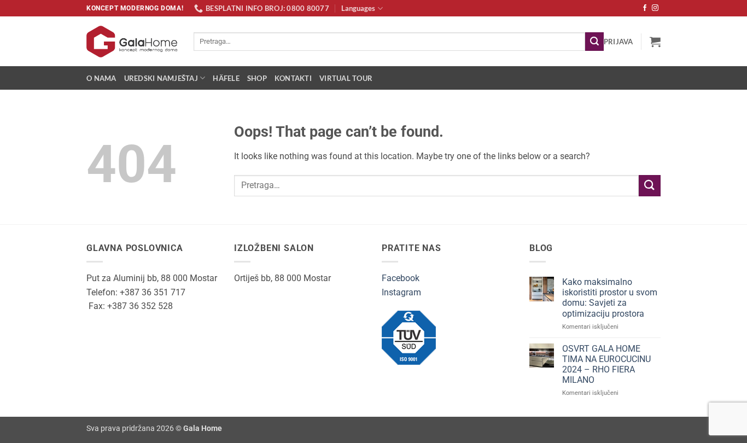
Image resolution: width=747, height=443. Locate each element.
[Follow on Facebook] (644, 8)
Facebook (400, 278)
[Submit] (594, 41)
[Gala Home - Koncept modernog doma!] (131, 41)
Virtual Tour (345, 78)
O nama (101, 78)
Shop (257, 78)
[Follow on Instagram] (655, 8)
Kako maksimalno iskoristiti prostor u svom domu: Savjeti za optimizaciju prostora (609, 298)
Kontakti (293, 78)
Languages (358, 8)
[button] (618, 41)
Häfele (226, 78)
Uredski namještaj (161, 78)
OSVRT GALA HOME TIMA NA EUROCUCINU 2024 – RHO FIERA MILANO (606, 364)
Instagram (401, 292)
